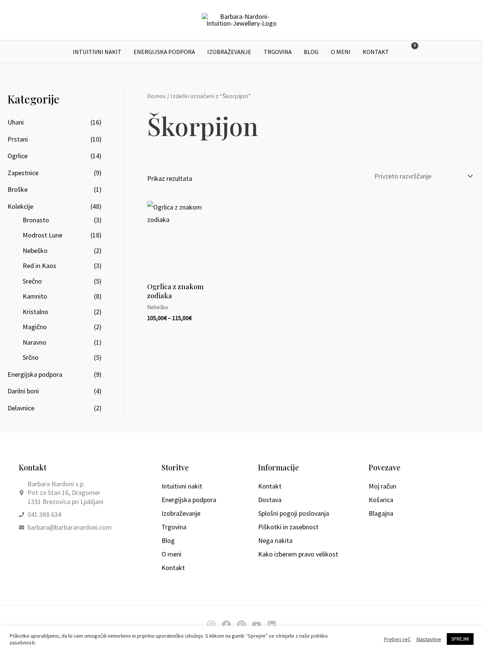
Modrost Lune (42, 235)
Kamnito (35, 296)
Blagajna (381, 513)
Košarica (381, 499)
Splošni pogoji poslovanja (293, 513)
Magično (35, 326)
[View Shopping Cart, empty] (409, 52)
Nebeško (35, 250)
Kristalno (35, 311)
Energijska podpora (164, 51)
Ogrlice (18, 155)
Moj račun (382, 486)
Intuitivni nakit (97, 51)
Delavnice (21, 408)
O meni (341, 51)
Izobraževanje (229, 51)
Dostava (269, 499)
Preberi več (397, 639)
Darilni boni (23, 391)
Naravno (34, 342)
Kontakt (376, 51)
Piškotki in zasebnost (288, 527)
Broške (18, 189)
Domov (156, 96)
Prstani (18, 139)
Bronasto (36, 220)
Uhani (16, 122)
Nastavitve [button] (428, 639)
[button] (427, 52)
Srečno (32, 281)
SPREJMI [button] (460, 639)
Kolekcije (20, 206)
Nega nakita (275, 540)
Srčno (30, 357)
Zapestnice (23, 172)
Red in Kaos (39, 265)
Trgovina (278, 51)
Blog (311, 51)
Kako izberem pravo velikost (298, 554)
